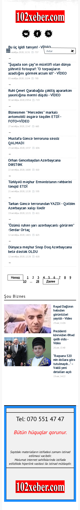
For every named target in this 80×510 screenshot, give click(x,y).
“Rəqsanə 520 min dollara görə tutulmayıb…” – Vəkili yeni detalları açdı (64, 364)
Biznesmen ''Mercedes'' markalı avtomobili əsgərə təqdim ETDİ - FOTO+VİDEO (34, 116)
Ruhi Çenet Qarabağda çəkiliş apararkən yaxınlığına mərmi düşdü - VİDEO (40, 92)
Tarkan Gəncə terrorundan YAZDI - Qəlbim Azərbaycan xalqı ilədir (41, 205)
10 (24, 281)
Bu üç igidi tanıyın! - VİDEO (29, 47)
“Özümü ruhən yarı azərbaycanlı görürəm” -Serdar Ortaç (41, 227)
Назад (15, 277)
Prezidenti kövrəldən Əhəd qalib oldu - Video (63, 337)
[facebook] (37, 33)
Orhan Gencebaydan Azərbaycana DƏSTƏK (34, 162)
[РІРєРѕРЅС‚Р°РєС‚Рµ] (26, 33)
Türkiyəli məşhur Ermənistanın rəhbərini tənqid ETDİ (40, 184)
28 (37, 281)
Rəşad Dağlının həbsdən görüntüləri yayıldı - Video (63, 312)
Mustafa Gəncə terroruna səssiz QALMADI (33, 140)
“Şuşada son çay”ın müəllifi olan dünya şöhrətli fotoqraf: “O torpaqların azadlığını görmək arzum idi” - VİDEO (39, 69)
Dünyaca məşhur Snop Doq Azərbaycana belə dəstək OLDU (40, 249)
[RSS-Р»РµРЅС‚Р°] (48, 33)
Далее (50, 281)
